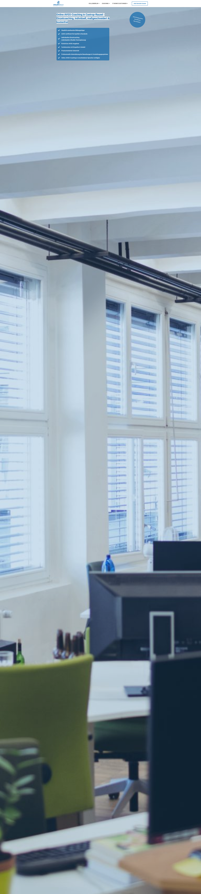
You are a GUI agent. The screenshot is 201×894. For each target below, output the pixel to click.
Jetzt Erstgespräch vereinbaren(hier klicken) (138, 19)
